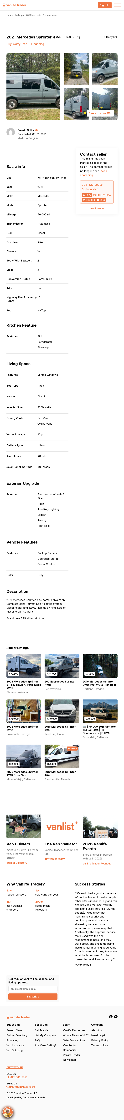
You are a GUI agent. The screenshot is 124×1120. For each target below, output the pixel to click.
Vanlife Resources (74, 1030)
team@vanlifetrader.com (20, 1086)
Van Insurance (15, 1045)
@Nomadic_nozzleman (94, 200)
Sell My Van (42, 1030)
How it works (97, 208)
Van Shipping (14, 1050)
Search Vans (14, 1030)
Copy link (112, 37)
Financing (37, 44)
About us (97, 1030)
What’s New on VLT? (76, 1035)
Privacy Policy (100, 1040)
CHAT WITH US (14, 1067)
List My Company (45, 1035)
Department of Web (34, 1097)
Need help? (98, 1035)
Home (9, 15)
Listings (19, 15)
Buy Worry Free (16, 44)
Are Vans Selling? (45, 1045)
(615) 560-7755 (18, 1077)
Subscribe (33, 996)
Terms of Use (99, 1045)
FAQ (37, 1040)
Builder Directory (16, 1035)
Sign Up (104, 5)
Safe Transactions (74, 1040)
